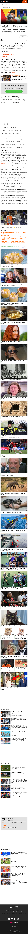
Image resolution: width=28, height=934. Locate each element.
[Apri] (1, 1)
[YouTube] (12, 919)
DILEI (12, 925)
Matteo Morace (6, 40)
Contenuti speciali (6, 913)
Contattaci (13, 913)
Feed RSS (24, 913)
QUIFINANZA (20, 925)
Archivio (14, 915)
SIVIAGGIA (15, 925)
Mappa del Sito (19, 913)
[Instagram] (18, 919)
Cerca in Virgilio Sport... (13, 911)
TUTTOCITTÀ (9, 925)
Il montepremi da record (8, 54)
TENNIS (4, 7)
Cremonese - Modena (11, 827)
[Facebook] (9, 919)
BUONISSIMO (24, 925)
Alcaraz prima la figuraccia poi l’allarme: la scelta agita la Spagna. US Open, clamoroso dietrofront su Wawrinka (14, 238)
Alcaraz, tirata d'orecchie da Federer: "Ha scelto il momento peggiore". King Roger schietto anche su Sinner (13, 243)
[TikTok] (15, 919)
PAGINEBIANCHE (4, 925)
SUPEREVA (14, 926)
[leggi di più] (26, 40)
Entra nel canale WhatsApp (15, 91)
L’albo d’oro (4, 56)
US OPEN (8, 7)
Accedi (24, 1)
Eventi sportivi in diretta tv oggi (15, 822)
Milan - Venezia (10, 825)
